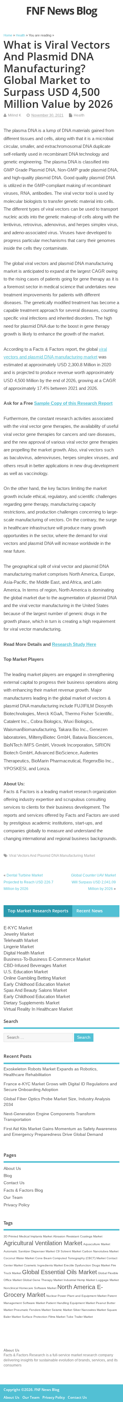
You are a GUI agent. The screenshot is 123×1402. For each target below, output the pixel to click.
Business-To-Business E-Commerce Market (47, 959)
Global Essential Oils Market (59, 1272)
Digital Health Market (24, 952)
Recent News (89, 911)
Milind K (14, 115)
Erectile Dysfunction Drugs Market (87, 1265)
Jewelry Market (19, 934)
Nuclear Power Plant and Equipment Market (76, 1295)
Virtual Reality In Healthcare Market (38, 1009)
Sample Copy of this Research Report (73, 403)
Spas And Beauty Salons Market (35, 990)
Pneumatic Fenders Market (32, 1309)
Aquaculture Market (96, 1244)
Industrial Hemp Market (79, 1280)
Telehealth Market (21, 940)
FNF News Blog (61, 10)
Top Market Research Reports (38, 911)
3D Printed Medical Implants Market (28, 1236)
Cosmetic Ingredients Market (43, 1265)
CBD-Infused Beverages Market (35, 965)
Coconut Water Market (19, 1258)
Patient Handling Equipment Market (70, 1303)
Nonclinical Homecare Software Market (30, 1288)
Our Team (13, 1197)
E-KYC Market (18, 927)
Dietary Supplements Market (31, 1002)
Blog (8, 1175)
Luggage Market (107, 1280)
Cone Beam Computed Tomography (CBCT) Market (70, 1258)
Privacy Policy (17, 1205)
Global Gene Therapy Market (43, 1280)
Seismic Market (62, 1309)
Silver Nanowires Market (89, 1309)
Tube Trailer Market (79, 1316)
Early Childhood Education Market (37, 984)
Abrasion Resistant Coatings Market (77, 1236)
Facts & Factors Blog (23, 1190)
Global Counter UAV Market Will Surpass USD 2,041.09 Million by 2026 (93, 882)
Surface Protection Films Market (43, 1316)
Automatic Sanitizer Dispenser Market (29, 1251)
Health (79, 115)
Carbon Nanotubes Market (100, 1251)
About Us (12, 1168)
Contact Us (14, 1183)
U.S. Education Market (26, 971)
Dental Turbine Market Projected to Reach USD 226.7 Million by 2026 (28, 882)
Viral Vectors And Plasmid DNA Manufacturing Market (52, 856)
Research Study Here (74, 644)
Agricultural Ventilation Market (43, 1243)
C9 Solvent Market (68, 1251)
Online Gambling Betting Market (35, 977)
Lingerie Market (19, 946)
